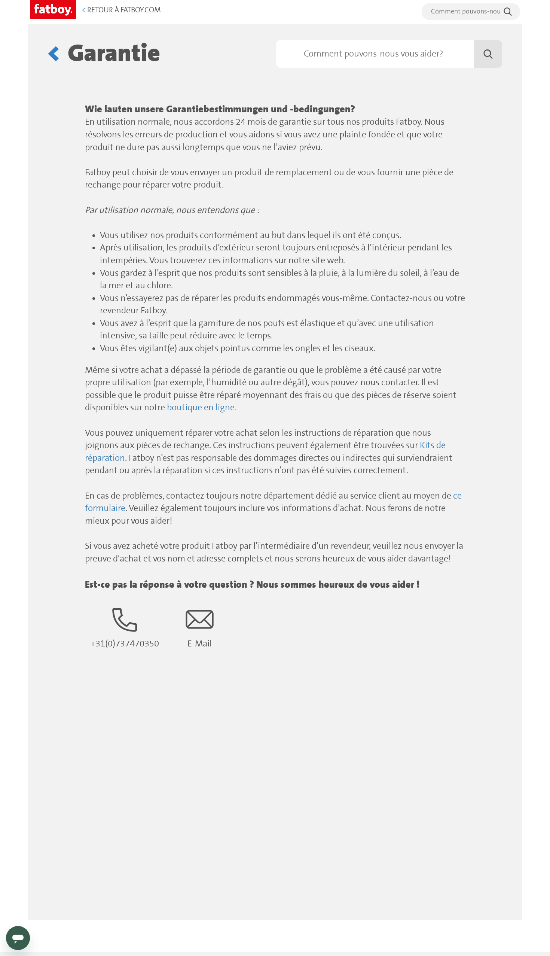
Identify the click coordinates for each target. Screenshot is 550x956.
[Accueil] (53, 8)
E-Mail (199, 644)
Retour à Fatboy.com (121, 10)
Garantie (114, 54)
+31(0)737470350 (125, 644)
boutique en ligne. (201, 408)
